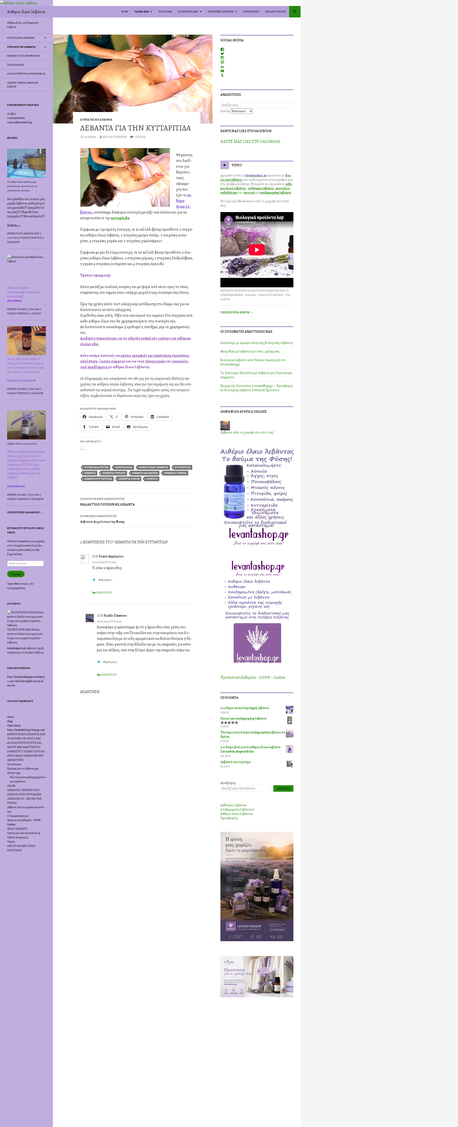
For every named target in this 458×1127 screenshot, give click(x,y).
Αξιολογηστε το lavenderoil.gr (26, 73)
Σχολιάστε (13, 242)
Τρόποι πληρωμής (17, 837)
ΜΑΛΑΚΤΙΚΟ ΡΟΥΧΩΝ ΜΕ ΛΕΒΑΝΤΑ (107, 502)
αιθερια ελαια (123, 467)
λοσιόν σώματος (112, 361)
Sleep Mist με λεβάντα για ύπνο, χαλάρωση (249, 351)
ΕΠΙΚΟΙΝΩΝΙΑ (251, 11)
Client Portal (14, 725)
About (10, 717)
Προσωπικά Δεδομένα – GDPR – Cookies (252, 677)
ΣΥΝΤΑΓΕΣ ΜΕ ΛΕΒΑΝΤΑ (96, 120)
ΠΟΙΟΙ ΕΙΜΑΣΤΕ (15, 65)
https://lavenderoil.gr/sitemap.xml (26, 730)
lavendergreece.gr (16, 648)
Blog (9, 721)
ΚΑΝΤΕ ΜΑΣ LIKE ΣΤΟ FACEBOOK (246, 131)
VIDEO (237, 165)
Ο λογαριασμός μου (18, 816)
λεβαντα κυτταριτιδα (98, 479)
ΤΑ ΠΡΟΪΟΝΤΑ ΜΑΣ (188, 11)
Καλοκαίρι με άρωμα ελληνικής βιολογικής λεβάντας (256, 343)
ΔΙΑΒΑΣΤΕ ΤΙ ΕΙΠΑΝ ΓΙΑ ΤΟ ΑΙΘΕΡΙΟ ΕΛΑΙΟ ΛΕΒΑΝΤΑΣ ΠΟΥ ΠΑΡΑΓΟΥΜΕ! (26, 755)
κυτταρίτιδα (120, 218)
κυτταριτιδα (183, 467)
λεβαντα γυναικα (175, 473)
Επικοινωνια (14, 764)
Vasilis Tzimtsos (115, 137)
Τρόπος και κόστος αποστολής (23, 833)
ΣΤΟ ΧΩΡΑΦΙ (165, 11)
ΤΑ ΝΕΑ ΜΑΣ (141, 11)
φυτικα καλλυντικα (96, 467)
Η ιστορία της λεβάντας (21, 38)
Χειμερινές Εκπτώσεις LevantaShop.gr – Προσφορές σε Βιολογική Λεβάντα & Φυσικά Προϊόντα (256, 388)
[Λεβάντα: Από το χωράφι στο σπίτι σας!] (225, 425)
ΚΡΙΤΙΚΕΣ (12, 138)
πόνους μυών (155, 361)
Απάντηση (104, 592)
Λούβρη (11, 114)
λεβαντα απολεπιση (145, 473)
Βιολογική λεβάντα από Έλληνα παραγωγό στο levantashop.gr (253, 362)
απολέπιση (88, 361)
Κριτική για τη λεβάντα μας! (23, 233)
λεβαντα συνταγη (113, 473)
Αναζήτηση (227, 783)
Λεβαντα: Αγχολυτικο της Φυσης (102, 519)
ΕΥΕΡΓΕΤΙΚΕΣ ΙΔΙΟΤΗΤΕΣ (221, 11)
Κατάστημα (14, 773)
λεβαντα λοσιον (129, 479)
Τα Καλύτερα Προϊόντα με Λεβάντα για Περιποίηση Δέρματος (256, 375)
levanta (152, 479)
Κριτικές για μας (16, 309)
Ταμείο (11, 842)
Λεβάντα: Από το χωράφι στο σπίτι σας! (247, 432)
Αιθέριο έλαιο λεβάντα (26, 12)
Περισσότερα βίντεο (236, 312)
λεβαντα (90, 473)
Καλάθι (11, 786)
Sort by (225, 111)
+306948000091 (16, 118)
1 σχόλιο (36, 313)
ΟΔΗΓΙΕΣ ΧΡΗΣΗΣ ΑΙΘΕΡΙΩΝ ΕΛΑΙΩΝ (22, 85)
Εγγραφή (16, 574)
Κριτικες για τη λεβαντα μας (23, 56)
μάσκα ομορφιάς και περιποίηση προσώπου (155, 355)
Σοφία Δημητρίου (111, 556)
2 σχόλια (140, 137)
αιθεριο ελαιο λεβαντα (153, 467)
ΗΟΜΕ (124, 11)
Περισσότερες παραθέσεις (25, 512)
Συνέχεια (13, 225)
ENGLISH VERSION (275, 11)
